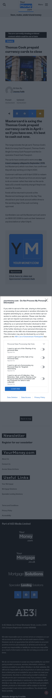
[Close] (47, 301)
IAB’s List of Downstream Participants (29, 337)
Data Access (26, 397)
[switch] (43, 349)
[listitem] (26, 344)
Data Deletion (12, 397)
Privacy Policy (39, 397)
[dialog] (26, 349)
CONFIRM (15, 389)
